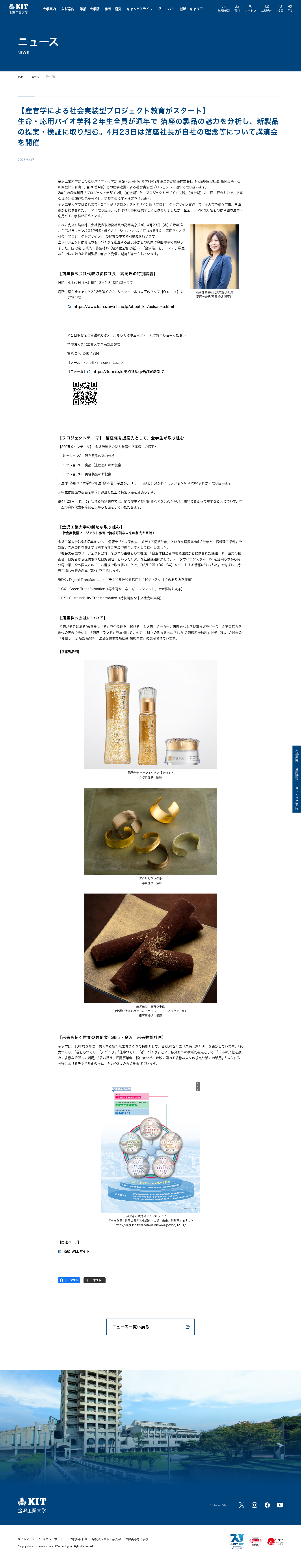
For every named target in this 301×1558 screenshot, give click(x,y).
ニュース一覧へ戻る (130, 1327)
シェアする (71, 1280)
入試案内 (67, 9)
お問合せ (267, 10)
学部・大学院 (90, 9)
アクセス (251, 10)
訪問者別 (224, 10)
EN (290, 10)
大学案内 (49, 9)
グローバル (166, 9)
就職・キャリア (191, 9)
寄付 (237, 10)
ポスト (97, 1280)
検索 (280, 10)
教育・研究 (113, 9)
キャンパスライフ (140, 9)
